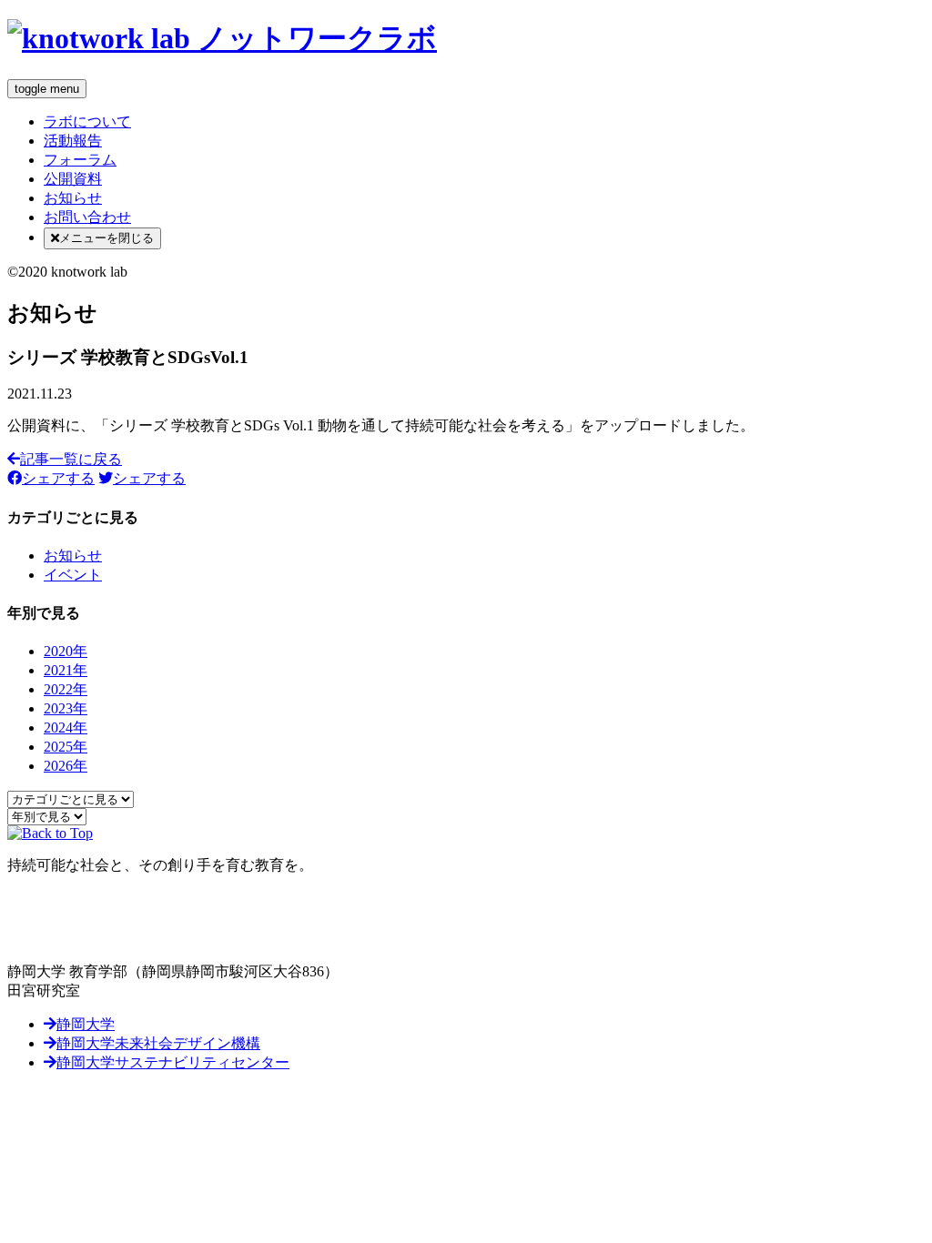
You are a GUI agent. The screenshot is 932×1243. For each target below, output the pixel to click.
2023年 (65, 708)
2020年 (65, 651)
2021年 (65, 670)
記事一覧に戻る (71, 459)
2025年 (65, 746)
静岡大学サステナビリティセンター (172, 1062)
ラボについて (87, 121)
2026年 (65, 765)
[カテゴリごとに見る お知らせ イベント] (70, 798)
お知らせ (73, 198)
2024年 (65, 727)
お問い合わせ (87, 217)
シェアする (58, 478)
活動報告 (73, 140)
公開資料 (73, 179)
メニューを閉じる (106, 238)
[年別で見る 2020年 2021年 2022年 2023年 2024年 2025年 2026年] (46, 816)
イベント (73, 574)
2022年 (65, 689)
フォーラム (80, 159)
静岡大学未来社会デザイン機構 (158, 1043)
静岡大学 (85, 1024)
